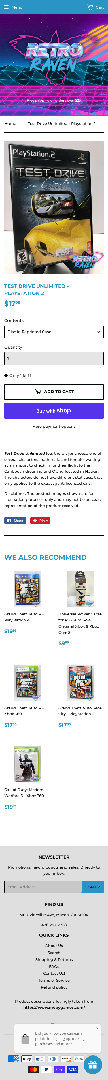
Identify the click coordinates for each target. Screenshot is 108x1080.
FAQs (54, 966)
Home (10, 123)
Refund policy (54, 987)
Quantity (13, 347)
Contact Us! (54, 973)
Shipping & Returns (54, 959)
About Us (54, 945)
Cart (99, 7)
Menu (17, 7)
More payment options (54, 426)
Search (54, 952)
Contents (14, 320)
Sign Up (92, 887)
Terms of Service (54, 980)
